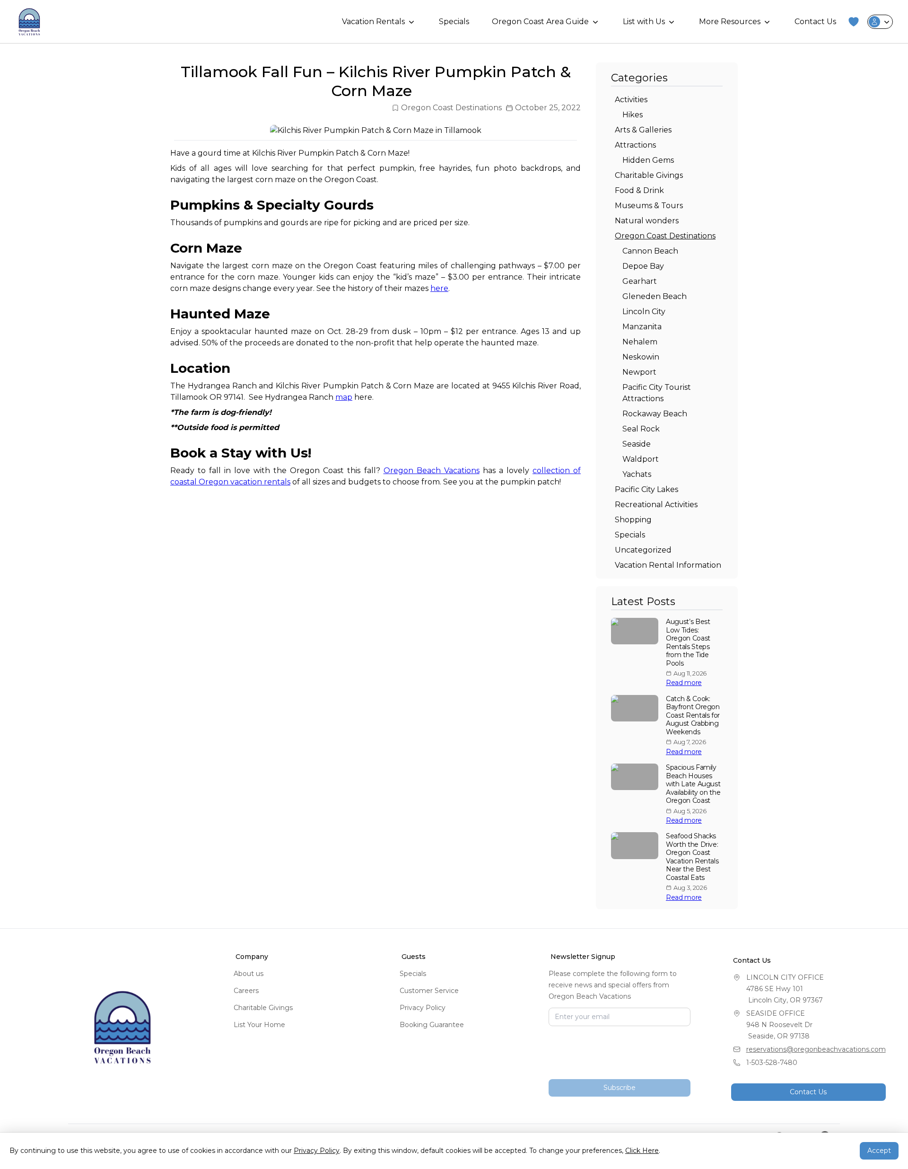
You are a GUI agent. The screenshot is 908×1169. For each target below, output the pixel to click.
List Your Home (259, 1024)
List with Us (644, 21)
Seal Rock (641, 428)
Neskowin (640, 356)
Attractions (635, 145)
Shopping (633, 519)
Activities (631, 99)
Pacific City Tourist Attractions (656, 393)
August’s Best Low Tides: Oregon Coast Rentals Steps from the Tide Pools (688, 643)
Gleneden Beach (654, 296)
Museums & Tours (649, 205)
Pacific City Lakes (646, 489)
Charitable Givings (649, 175)
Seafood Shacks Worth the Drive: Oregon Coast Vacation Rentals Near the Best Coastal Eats (692, 857)
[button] (853, 22)
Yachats (636, 474)
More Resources (729, 21)
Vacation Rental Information (668, 565)
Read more (684, 683)
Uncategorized (643, 549)
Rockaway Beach (654, 413)
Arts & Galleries (643, 129)
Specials (454, 21)
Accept (879, 1150)
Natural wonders (647, 220)
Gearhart (639, 281)
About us (248, 973)
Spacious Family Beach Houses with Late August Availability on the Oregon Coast (693, 784)
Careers (246, 990)
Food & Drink (639, 190)
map (343, 397)
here (439, 288)
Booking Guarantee (432, 1024)
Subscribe (619, 1087)
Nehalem (639, 341)
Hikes (632, 114)
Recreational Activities (656, 504)
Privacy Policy (422, 1007)
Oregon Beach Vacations (432, 470)
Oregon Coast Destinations (451, 107)
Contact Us (815, 21)
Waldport (640, 459)
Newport (639, 372)
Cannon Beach (650, 250)
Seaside (636, 443)
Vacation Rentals (373, 21)
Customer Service (429, 990)
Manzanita (642, 326)
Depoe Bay (643, 266)
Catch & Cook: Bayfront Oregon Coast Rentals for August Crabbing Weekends (693, 715)
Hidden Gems (648, 160)
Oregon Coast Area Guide (540, 21)
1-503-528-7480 (771, 1062)
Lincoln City (643, 311)
